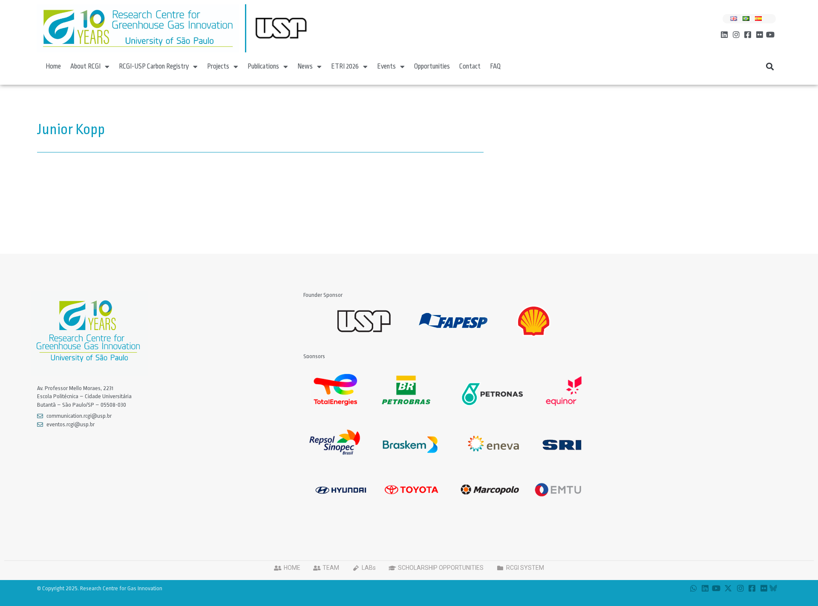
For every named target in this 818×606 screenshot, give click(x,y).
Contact (470, 66)
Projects (218, 66)
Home (53, 66)
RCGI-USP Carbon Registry (154, 66)
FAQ (495, 66)
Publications (263, 66)
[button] (770, 67)
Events (386, 66)
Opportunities (432, 66)
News (305, 66)
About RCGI (85, 66)
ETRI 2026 (345, 66)
